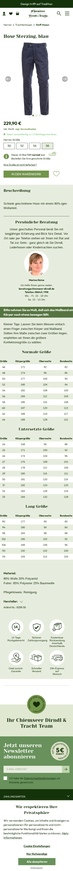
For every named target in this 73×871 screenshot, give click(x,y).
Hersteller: (11, 601)
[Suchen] (60, 13)
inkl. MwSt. (20, 129)
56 (47, 146)
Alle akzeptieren (37, 861)
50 (9, 146)
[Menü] (67, 13)
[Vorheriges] (8, 79)
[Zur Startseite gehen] (38, 13)
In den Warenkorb (26, 174)
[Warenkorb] (17, 12)
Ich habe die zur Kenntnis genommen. (34, 780)
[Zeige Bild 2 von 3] (36, 115)
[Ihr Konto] (5, 13)
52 (22, 146)
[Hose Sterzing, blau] (36, 79)
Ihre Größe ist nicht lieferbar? (20, 164)
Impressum (36, 867)
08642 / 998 (41, 292)
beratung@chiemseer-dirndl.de (36, 288)
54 (34, 146)
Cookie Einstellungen (37, 846)
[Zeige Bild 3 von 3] (40, 115)
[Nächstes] (65, 79)
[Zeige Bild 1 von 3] (33, 115)
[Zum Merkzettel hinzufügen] (56, 174)
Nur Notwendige (36, 854)
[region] (36, 79)
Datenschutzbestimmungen (40, 778)
